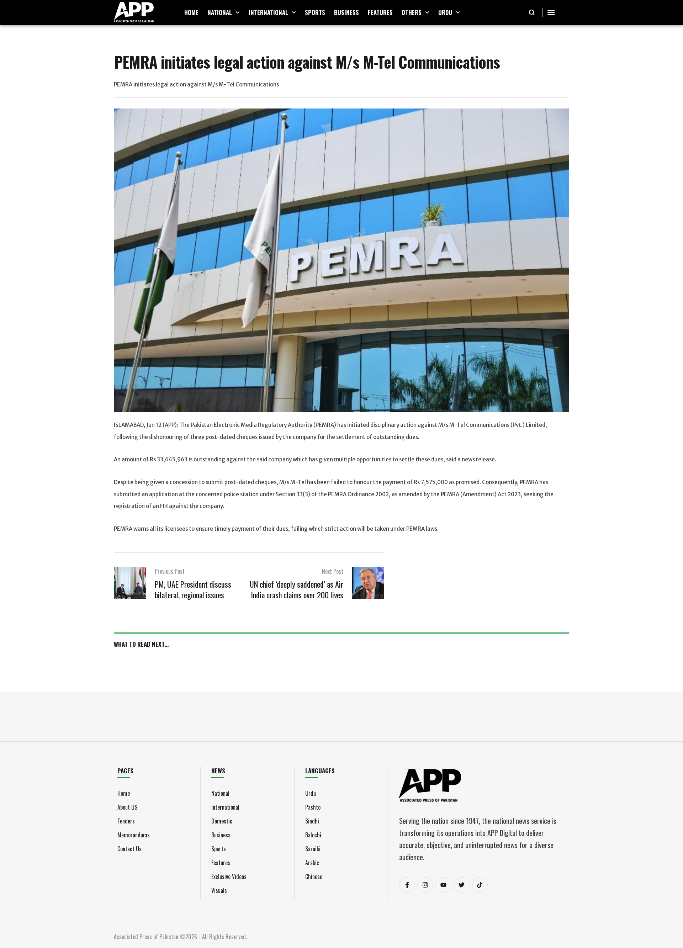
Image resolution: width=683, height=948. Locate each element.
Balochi (313, 835)
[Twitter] (462, 885)
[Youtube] (443, 885)
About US (127, 807)
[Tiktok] (480, 885)
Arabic (312, 862)
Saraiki (313, 848)
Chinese (313, 876)
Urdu (310, 793)
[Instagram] (425, 885)
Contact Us (129, 848)
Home (123, 793)
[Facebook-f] (407, 885)
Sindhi (312, 821)
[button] (237, 12)
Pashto (313, 807)
